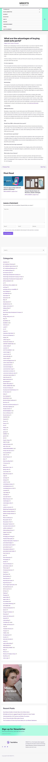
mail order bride (6, 496)
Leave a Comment (15, 43)
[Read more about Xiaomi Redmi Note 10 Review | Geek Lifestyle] (34, 182)
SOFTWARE (5, 605)
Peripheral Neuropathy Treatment (10, 540)
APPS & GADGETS (7, 191)
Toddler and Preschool (8, 624)
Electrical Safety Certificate (9, 400)
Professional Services (7, 570)
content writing (6, 345)
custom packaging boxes (8, 360)
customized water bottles (8, 375)
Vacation (5, 637)
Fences (4, 421)
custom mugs (6, 358)
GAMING (5, 433)
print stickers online (7, 565)
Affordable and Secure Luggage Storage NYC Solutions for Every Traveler (19, 714)
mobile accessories (7, 507)
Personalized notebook (8, 549)
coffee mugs (6, 339)
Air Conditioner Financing (8, 264)
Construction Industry (7, 341)
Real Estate (5, 574)
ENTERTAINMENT (7, 410)
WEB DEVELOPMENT (8, 647)
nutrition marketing (7, 528)
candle (4, 327)
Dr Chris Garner (6, 392)
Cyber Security (6, 377)
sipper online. (6, 599)
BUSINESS (5, 14)
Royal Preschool (6, 582)
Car (4, 329)
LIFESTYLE (5, 482)
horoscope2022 (6, 452)
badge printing (6, 308)
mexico (4, 505)
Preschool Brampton (7, 563)
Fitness (4, 427)
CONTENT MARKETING (8, 343)
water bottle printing (7, 643)
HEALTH (5, 19)
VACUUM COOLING (7, 639)
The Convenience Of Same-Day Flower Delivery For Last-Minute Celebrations (20, 720)
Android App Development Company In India (12, 276)
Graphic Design (6, 440)
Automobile (5, 295)
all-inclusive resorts (7, 272)
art (3, 283)
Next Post (44, 166)
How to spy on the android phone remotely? (12, 188)
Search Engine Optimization (9, 584)
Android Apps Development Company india (12, 278)
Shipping (5, 593)
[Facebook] (5, 746)
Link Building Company (8, 484)
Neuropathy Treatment (8, 524)
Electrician (5, 402)
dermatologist (6, 381)
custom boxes (6, 354)
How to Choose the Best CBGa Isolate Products (13, 718)
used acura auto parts (33, 103)
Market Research (7, 498)
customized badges (7, 366)
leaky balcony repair (7, 473)
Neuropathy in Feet (7, 521)
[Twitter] (7, 746)
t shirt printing (6, 620)
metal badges (6, 500)
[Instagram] (2, 746)
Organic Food (7, 43)
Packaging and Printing (8, 536)
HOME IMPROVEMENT (7, 24)
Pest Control (5, 553)
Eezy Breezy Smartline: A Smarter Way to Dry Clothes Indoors (16, 712)
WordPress (5, 656)
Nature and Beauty (7, 517)
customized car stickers (8, 371)
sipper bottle (6, 597)
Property (5, 572)
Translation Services (7, 628)
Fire (4, 425)
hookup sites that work (8, 450)
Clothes (4, 337)
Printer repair (6, 568)
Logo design (5, 492)
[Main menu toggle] (44, 19)
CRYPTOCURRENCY (7, 29)
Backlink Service (6, 304)
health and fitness (7, 444)
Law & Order (5, 471)
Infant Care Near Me (7, 461)
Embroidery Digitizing (7, 406)
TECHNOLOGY (6, 9)
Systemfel (5, 618)
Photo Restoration (7, 557)
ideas (4, 459)
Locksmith (5, 490)
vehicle (4, 641)
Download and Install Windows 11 (10, 389)
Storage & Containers (7, 612)
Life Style (5, 477)
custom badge (6, 352)
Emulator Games (6, 408)
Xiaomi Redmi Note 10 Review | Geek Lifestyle (32, 191)
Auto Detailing (6, 291)
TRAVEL (5, 26)
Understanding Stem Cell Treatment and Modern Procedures (16, 716)
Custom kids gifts (7, 356)
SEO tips (5, 591)
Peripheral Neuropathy (8, 538)
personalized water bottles (9, 551)
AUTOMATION (6, 293)
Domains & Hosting (7, 387)
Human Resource (7, 457)
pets (4, 555)
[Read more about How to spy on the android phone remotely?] (13, 181)
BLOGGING (5, 320)
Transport (5, 630)
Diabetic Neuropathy (7, 383)
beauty (4, 310)
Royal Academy (6, 576)
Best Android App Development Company (12, 312)
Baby (4, 299)
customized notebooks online (9, 373)
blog (4, 318)
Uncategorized (6, 635)
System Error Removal (8, 616)
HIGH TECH (5, 446)
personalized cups (7, 547)
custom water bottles (7, 362)
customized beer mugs (8, 368)
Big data (5, 314)
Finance (4, 423)
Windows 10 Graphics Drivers (9, 653)
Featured (5, 419)
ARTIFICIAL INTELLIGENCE (9, 285)
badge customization (7, 306)
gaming (4, 431)
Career (4, 331)
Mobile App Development (8, 509)
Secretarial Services (7, 586)
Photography (6, 559)
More (4, 515)
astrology (5, 287)
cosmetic (5, 348)
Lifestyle (5, 480)
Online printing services (8, 530)
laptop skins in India (7, 467)
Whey (4, 649)
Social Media (6, 601)
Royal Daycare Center (8, 580)
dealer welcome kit (7, 379)
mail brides (5, 494)
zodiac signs (5, 658)
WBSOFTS (24, 3)
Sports (4, 609)
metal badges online (7, 503)
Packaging (5, 534)
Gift (4, 438)
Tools (4, 626)
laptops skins (6, 469)
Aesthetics (5, 262)
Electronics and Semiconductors (10, 404)
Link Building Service (7, 486)
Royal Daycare (6, 578)
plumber (5, 561)
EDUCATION (5, 16)
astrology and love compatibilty (9, 289)
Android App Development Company (11, 274)
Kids (4, 465)
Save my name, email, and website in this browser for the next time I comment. (22, 230)
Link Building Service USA (8, 488)
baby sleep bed (6, 301)
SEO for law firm (6, 588)
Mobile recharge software (8, 511)
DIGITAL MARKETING (7, 11)
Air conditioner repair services (9, 266)
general (4, 436)
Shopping (5, 595)
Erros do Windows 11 (7, 412)
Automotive (5, 297)
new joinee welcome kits (8, 526)
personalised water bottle (8, 544)
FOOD (4, 429)
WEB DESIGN (6, 645)
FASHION (5, 21)
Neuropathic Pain (6, 519)
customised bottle (7, 364)
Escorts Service (6, 415)
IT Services (5, 463)
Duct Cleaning (6, 396)
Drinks (4, 394)
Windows (5, 651)
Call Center (5, 324)
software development (8, 607)
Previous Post (5, 166)
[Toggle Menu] (39, 9)
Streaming (5, 614)
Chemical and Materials (8, 335)
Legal (4, 475)
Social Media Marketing (8, 603)
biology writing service (8, 316)
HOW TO (5, 454)
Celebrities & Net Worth (8, 333)
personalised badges (7, 542)
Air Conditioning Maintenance (9, 268)
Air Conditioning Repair (8, 270)
